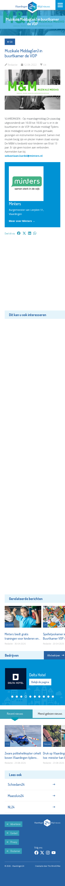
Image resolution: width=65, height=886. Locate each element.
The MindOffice (54, 866)
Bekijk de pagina (40, 682)
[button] (12, 697)
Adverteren (15, 824)
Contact (14, 833)
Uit (10, 41)
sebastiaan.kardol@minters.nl (23, 155)
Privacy (13, 841)
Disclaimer (15, 851)
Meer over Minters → (22, 221)
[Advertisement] (32, 275)
